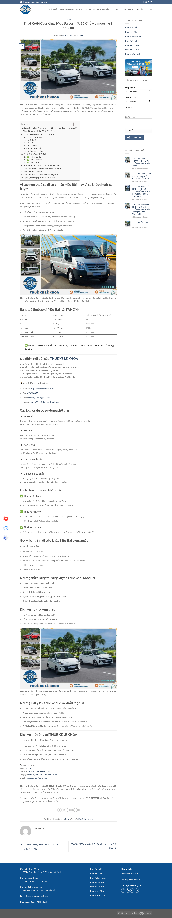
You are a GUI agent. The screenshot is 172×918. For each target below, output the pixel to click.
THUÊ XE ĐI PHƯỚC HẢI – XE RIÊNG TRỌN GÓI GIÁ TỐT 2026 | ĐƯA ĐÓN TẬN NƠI (141, 191)
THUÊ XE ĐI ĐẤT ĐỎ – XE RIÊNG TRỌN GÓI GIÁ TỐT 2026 (141, 176)
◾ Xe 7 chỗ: (31, 143)
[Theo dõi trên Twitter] (148, 2)
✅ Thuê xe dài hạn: (34, 162)
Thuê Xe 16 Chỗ (132, 41)
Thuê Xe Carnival (132, 54)
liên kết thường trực (85, 819)
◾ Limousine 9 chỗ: (34, 148)
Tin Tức (139, 9)
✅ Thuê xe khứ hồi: (34, 160)
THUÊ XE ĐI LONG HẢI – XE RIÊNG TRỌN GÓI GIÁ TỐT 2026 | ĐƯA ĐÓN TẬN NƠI (141, 209)
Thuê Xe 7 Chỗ (131, 32)
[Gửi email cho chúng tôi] (151, 2)
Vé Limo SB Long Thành (122, 9)
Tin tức (69, 19)
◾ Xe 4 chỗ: (31, 140)
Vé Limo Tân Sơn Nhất (99, 9)
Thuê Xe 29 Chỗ (132, 45)
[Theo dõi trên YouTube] (137, 890)
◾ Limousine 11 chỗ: (35, 151)
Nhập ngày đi (130, 87)
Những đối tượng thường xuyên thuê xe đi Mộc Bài (42, 168)
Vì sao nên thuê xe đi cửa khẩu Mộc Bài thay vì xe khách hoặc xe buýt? (50, 128)
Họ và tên (128, 107)
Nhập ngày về (130, 97)
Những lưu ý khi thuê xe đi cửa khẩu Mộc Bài (40, 174)
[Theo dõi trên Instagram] (146, 2)
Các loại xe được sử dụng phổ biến (36, 137)
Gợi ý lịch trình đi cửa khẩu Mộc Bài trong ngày (41, 165)
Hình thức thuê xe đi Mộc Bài (34, 154)
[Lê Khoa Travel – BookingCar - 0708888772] (32, 9)
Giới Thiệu (53, 9)
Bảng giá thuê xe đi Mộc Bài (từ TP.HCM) (39, 131)
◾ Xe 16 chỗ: (32, 146)
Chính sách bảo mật (129, 873)
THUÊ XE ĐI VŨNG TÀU (140, 223)
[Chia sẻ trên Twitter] (64, 810)
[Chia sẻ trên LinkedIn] (78, 810)
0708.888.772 (33, 393)
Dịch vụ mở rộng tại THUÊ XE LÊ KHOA (39, 178)
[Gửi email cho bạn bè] (69, 810)
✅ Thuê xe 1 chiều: (34, 157)
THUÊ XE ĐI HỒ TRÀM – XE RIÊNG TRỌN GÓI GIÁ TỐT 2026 (141, 162)
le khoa (80, 35)
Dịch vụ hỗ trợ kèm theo (32, 171)
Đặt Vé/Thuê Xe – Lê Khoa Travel (45, 402)
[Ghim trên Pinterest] (73, 810)
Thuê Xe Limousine (133, 36)
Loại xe (128, 127)
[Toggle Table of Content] (74, 124)
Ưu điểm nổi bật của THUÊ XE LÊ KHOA (39, 134)
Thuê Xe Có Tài (66, 9)
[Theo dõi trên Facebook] (143, 2)
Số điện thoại (130, 117)
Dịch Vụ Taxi (81, 9)
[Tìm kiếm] (151, 9)
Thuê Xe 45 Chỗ (132, 49)
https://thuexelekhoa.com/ (42, 388)
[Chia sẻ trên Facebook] (59, 810)
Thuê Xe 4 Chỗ (131, 27)
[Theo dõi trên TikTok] (132, 890)
